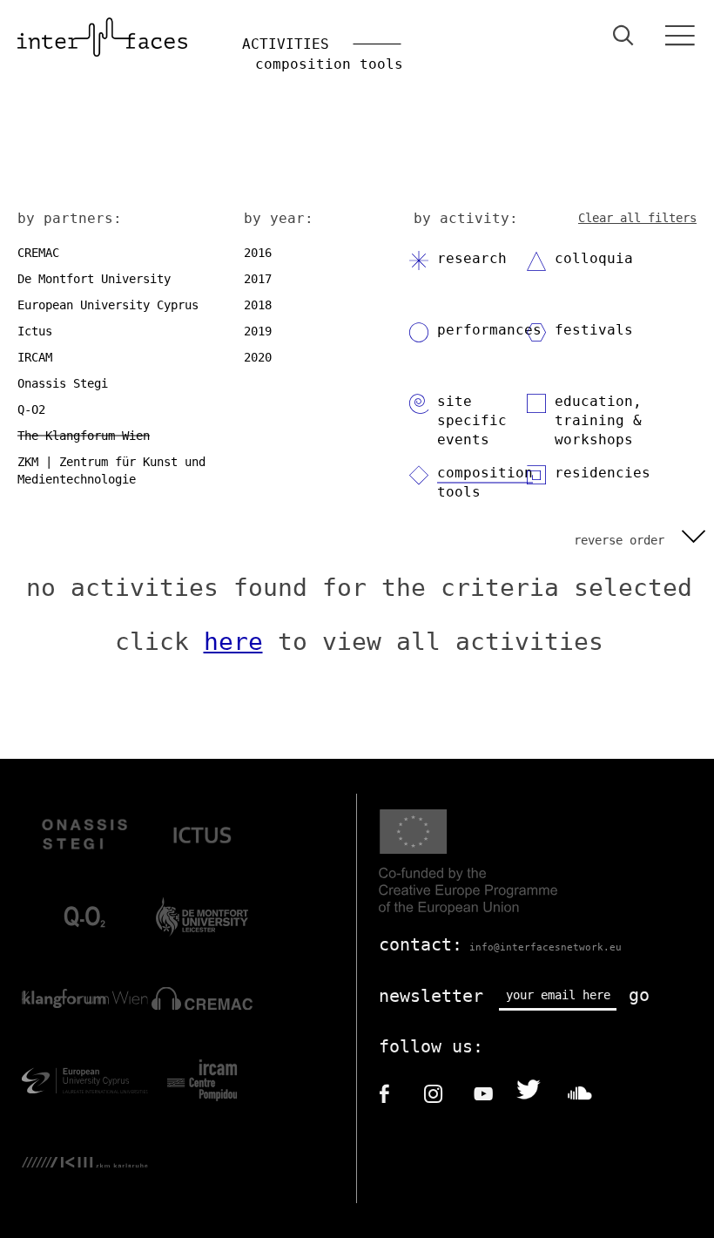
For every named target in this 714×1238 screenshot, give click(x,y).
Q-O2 (31, 409)
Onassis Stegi (62, 383)
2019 (258, 331)
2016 (258, 253)
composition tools (485, 482)
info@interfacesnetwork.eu (545, 947)
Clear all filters (637, 218)
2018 (258, 305)
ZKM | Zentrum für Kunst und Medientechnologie (111, 470)
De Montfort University (94, 279)
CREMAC (38, 253)
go (639, 994)
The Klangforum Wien (83, 436)
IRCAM (34, 357)
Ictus (34, 331)
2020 (258, 357)
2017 (258, 279)
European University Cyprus (108, 305)
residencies (602, 472)
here (233, 641)
